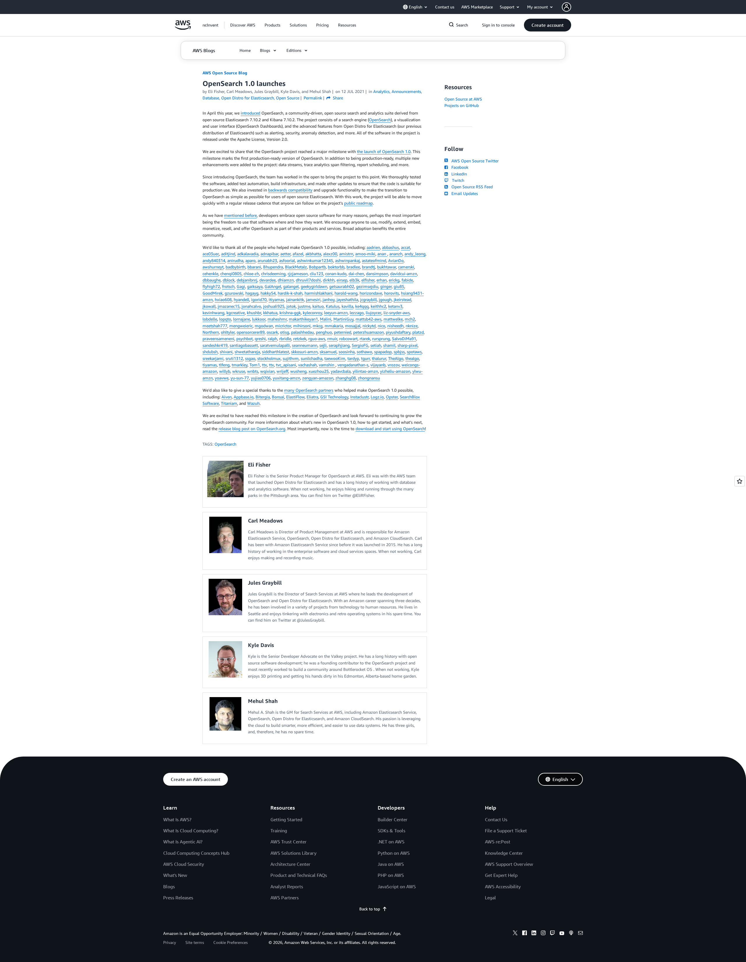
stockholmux (269, 358)
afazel (298, 253)
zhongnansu (369, 377)
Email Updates (463, 193)
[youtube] (562, 934)
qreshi (260, 338)
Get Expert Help (501, 875)
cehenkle (210, 273)
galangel (291, 286)
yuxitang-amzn (286, 377)
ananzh (395, 253)
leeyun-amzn (336, 312)
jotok (291, 306)
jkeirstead (402, 299)
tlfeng (224, 364)
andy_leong (414, 253)
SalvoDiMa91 (404, 338)
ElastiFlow (295, 396)
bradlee (353, 266)
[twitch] (552, 934)
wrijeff (282, 371)
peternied (342, 332)
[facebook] (524, 934)
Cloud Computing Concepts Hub (196, 853)
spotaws (414, 351)
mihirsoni (302, 325)
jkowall (209, 306)
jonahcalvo (251, 306)
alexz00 (330, 253)
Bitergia (263, 396)
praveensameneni (218, 338)
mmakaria (334, 325)
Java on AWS (391, 864)
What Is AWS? (177, 819)
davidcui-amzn (403, 273)
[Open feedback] (739, 481)
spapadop (383, 351)
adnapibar (269, 253)
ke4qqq (362, 306)
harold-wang (346, 293)
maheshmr (277, 318)
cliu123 (316, 273)
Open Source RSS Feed (471, 186)
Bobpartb (317, 266)
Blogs (169, 886)
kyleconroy (312, 312)
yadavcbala (341, 371)
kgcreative (235, 312)
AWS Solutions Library (293, 853)
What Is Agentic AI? (183, 842)
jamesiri (313, 299)
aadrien (373, 247)
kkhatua (270, 312)
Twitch (457, 180)
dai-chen (356, 273)
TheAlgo (395, 358)
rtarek (365, 338)
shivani (226, 351)
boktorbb (336, 266)
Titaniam (229, 403)
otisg (284, 332)
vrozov (394, 364)
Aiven (226, 396)
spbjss (399, 351)
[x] (515, 934)
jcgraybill (368, 299)
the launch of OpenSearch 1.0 (384, 151)
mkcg (318, 325)
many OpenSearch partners (308, 390)
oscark (272, 332)
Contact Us (496, 819)
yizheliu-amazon (395, 371)
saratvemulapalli (275, 345)
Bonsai (278, 396)
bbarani (254, 266)
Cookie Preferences (230, 942)
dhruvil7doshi (308, 279)
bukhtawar (386, 266)
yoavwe (221, 377)
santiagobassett (244, 345)
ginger (386, 286)
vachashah (307, 364)
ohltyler (228, 332)
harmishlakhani (318, 293)
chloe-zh (251, 273)
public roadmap (358, 203)
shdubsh (210, 351)
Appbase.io (244, 396)
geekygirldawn (314, 286)
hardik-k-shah (290, 293)
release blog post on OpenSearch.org (252, 428)
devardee (267, 279)
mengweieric (241, 325)
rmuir (332, 338)
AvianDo (396, 260)
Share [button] (337, 97)
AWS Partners (284, 898)
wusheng (298, 371)
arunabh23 (267, 260)
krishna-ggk (290, 312)
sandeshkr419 (215, 345)
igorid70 (259, 299)
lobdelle (210, 318)
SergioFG (360, 345)
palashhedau (302, 332)
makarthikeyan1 (303, 318)
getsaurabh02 (341, 286)
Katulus (332, 306)
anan (382, 253)
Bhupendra (273, 266)
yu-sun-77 (240, 377)
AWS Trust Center (288, 842)
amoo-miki (365, 253)
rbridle (285, 338)
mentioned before (240, 215)
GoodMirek (213, 293)
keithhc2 (378, 306)
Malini (325, 318)
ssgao (250, 358)
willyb (224, 371)
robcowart (348, 338)
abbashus (390, 247)
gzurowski (234, 293)
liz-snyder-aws (396, 312)
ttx (264, 364)
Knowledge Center (504, 853)
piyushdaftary (398, 332)
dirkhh (329, 279)
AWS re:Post (497, 842)
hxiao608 (223, 299)
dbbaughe (212, 279)
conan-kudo (335, 273)
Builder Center (392, 819)
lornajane (241, 318)
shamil (389, 345)
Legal (490, 898)
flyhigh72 (211, 286)
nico (381, 325)
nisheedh (395, 325)
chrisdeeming (273, 273)
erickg (394, 279)
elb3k (354, 279)
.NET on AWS (391, 842)
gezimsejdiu (367, 286)
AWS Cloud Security (183, 864)
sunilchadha (311, 358)
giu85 (399, 286)
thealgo (412, 358)
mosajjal (352, 325)
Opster (392, 396)
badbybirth (235, 266)
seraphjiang (339, 345)
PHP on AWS (391, 875)
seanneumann (304, 345)
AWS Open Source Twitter (474, 160)
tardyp (353, 358)
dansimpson (377, 273)
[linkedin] (534, 934)
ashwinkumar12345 (315, 260)
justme (304, 306)
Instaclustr (359, 396)
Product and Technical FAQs (298, 875)
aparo (250, 260)
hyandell (241, 299)
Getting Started (286, 819)
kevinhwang (213, 312)
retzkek (299, 338)
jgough (385, 299)
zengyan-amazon (317, 377)
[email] (580, 934)
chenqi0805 (231, 273)
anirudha (235, 260)
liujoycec (373, 312)
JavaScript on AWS (397, 886)
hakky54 (268, 293)
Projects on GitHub (461, 105)
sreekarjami (213, 358)
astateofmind (374, 260)
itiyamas (276, 299)
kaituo (318, 306)
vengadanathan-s (352, 364)
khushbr (254, 312)
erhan (381, 279)
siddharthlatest (275, 351)
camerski (406, 266)
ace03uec (211, 253)
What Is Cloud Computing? (190, 830)
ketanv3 (395, 306)
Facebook (458, 167)
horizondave (371, 293)
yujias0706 (261, 377)
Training (278, 830)
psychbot (244, 338)
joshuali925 (273, 306)
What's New (175, 875)
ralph (272, 338)
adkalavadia (247, 253)
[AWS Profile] (566, 7)
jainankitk (295, 299)
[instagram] (543, 934)
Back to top (369, 908)
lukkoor (258, 318)
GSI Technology (334, 396)
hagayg (251, 293)
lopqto (225, 318)
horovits (391, 293)
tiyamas (210, 364)
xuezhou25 (319, 371)
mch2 (410, 318)
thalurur (379, 358)
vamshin (327, 364)
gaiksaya (255, 286)
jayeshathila (347, 299)
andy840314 (214, 260)
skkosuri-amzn (304, 351)
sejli (323, 345)
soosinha (347, 351)
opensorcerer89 (251, 332)
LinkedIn (458, 173)
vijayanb (378, 364)
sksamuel (328, 351)
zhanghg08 (345, 377)
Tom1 (254, 364)
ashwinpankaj (347, 260)
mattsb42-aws (368, 318)
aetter (285, 253)
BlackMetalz (296, 266)
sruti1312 (234, 358)
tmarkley (239, 364)
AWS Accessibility (503, 886)
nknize (412, 325)
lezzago (357, 312)
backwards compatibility (290, 189)
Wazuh (253, 403)
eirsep (342, 279)
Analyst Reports (286, 886)
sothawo (364, 351)
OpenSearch (380, 119)
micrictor (283, 325)
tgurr (365, 358)
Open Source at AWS (463, 98)
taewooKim (334, 358)
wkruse (238, 371)
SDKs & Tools (391, 830)
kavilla (347, 306)
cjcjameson (298, 273)
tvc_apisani (286, 364)
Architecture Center (290, 864)
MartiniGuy (343, 318)
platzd (418, 332)
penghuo (324, 332)
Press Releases (178, 898)
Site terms (194, 942)
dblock (229, 279)
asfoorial (287, 260)
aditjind (228, 253)
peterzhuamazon (368, 332)
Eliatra (312, 396)
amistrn (346, 253)
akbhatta (313, 253)
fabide (407, 279)
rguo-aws (316, 338)
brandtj (368, 266)
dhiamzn (286, 279)
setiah (375, 345)
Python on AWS (394, 853)
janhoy (329, 299)
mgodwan (264, 325)
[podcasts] (571, 934)
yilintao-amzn (365, 371)
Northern (211, 332)
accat (405, 247)
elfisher (367, 279)
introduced (250, 112)
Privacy (169, 942)
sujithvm (291, 358)
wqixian (267, 371)
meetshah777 (215, 325)
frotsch (228, 286)
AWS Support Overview (509, 864)
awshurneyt (213, 266)
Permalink (313, 97)
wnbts (252, 371)
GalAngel (273, 286)
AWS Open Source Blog (225, 72)
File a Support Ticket (506, 830)
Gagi (241, 286)
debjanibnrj (247, 279)
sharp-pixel (407, 345)
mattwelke (393, 318)
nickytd (369, 325)
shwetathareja (247, 351)
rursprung (381, 338)
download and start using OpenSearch (390, 428)
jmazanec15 (229, 306)
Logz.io (377, 396)
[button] (243, 25)
